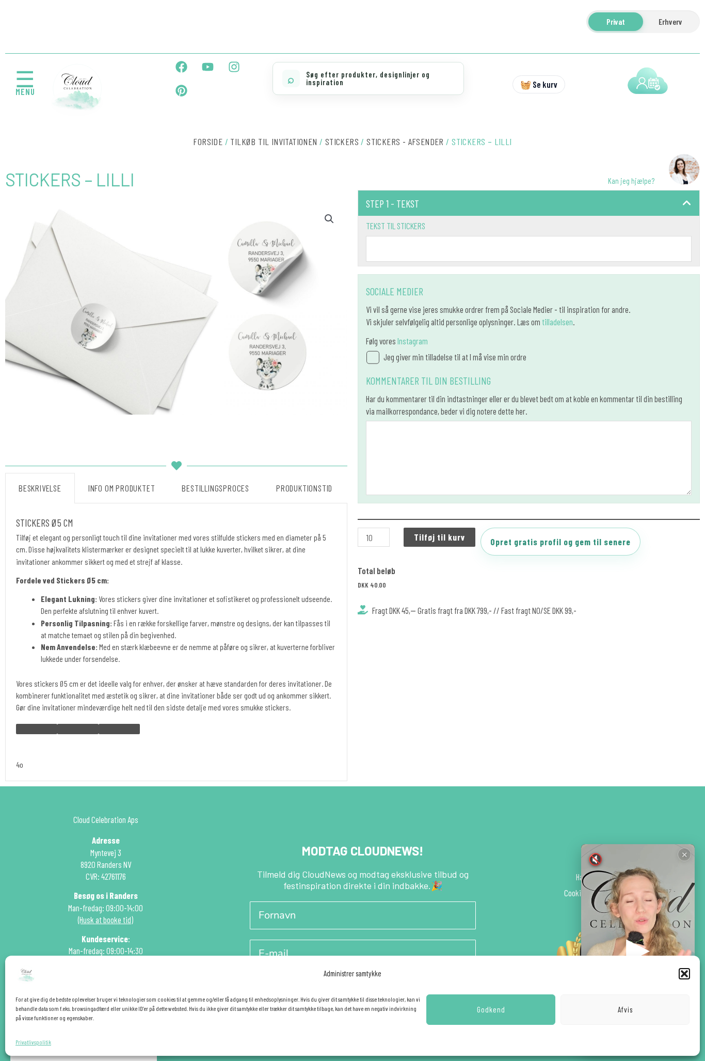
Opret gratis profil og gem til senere (560, 541)
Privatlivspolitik (33, 1042)
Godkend (491, 1009)
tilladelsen (557, 321)
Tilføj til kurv (439, 537)
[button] (684, 974)
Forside (207, 141)
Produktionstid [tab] (304, 488)
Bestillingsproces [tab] (215, 488)
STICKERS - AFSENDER (405, 141)
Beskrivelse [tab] (40, 488)
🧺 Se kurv (538, 84)
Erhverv (670, 21)
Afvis (625, 1009)
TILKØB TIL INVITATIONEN (273, 141)
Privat (615, 21)
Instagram (412, 341)
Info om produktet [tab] (121, 488)
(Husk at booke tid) (105, 919)
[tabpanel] (176, 642)
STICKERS (342, 141)
